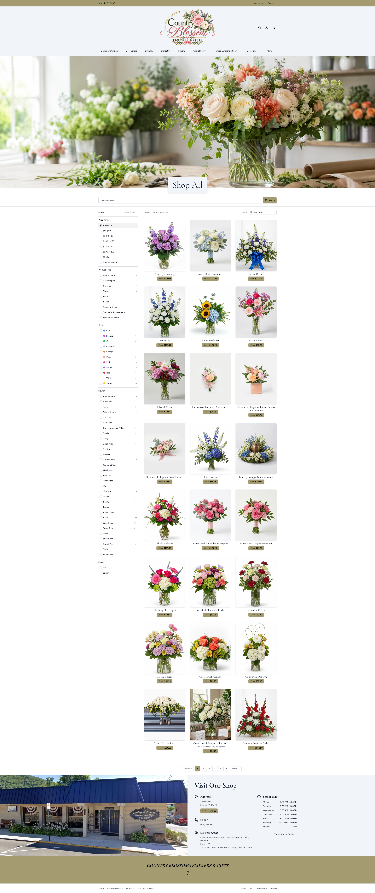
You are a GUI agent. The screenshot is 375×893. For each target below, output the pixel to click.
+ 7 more (248, 847)
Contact (271, 3)
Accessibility (262, 888)
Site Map (273, 888)
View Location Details (284, 834)
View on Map (210, 811)
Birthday (149, 51)
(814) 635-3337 (108, 3)
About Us (258, 3)
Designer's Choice (109, 51)
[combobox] (263, 212)
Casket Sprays (200, 51)
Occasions (251, 51)
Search (272, 200)
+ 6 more (204, 840)
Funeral (181, 51)
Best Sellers (131, 51)
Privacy (251, 888)
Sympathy (165, 51)
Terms (243, 888)
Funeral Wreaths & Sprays (226, 51)
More (269, 51)
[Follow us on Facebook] (187, 872)
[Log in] (267, 27)
